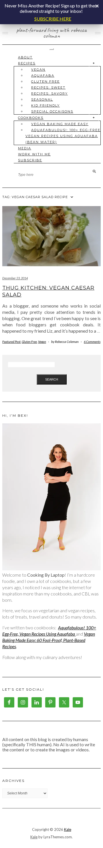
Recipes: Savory (49, 93)
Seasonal (42, 99)
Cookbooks (30, 118)
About (25, 57)
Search (51, 379)
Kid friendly (45, 105)
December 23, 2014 (15, 278)
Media (24, 148)
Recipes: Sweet (48, 88)
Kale (67, 829)
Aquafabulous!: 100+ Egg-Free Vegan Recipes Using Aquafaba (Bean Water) (62, 136)
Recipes (26, 63)
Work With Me (34, 154)
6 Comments (92, 341)
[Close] (97, 6)
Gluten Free (45, 82)
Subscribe (30, 160)
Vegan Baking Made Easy (59, 124)
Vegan (38, 70)
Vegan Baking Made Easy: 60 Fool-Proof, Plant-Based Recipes (48, 640)
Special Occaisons (52, 111)
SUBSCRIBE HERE (52, 18)
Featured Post (11, 341)
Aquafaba (42, 76)
